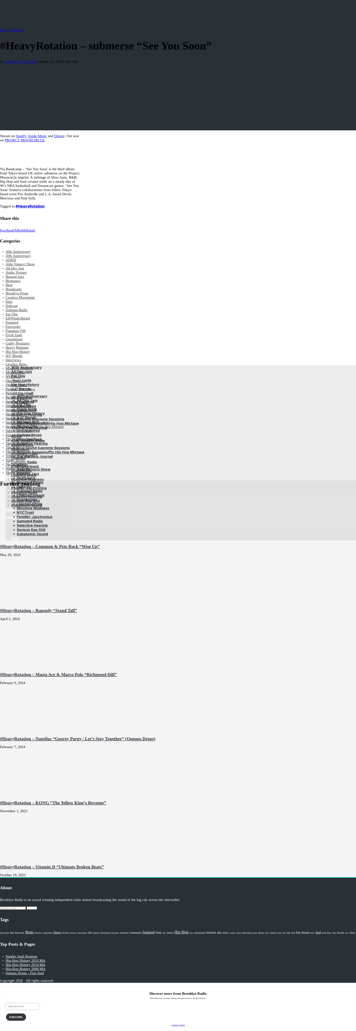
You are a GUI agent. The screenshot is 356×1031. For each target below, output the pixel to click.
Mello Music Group (249, 933)
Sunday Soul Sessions (21, 956)
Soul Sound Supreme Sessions (37, 419)
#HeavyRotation (30, 206)
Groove (170, 932)
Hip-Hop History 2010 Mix (25, 960)
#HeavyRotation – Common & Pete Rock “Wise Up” (50, 546)
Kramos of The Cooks (21, 61)
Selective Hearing (32, 443)
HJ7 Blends (26, 417)
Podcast (279, 933)
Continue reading (178, 1025)
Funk (158, 932)
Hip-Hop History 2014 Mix (25, 965)
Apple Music (37, 136)
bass (12, 932)
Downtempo (82, 933)
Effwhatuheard (105, 933)
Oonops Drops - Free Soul (25, 973)
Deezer (59, 136)
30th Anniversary (32, 396)
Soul (318, 932)
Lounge (232, 933)
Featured (148, 932)
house (191, 933)
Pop (284, 933)
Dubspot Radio (30, 491)
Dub (90, 932)
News (267, 933)
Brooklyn (38, 933)
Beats (29, 932)
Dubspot (96, 933)
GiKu (164, 933)
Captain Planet (47, 933)
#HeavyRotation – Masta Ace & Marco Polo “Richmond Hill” (58, 674)
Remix (312, 933)
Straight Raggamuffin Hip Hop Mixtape (50, 452)
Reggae (305, 932)
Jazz (219, 932)
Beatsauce (26, 478)
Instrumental (199, 932)
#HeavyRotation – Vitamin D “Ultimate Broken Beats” (52, 866)
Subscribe (16, 1017)
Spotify (21, 136)
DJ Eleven (73, 933)
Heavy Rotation (11, 30)
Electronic (115, 933)
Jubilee (225, 933)
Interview (211, 932)
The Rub (340, 933)
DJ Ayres (65, 933)
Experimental (135, 932)
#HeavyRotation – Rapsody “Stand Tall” (38, 610)
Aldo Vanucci (4, 933)
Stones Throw (326, 933)
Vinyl (347, 933)
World (352, 933)
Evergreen (124, 932)
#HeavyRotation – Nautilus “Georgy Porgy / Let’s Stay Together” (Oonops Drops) (77, 738)
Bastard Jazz (19, 933)
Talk (334, 933)
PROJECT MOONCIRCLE (25, 140)
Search (32, 908)
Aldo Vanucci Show (33, 469)
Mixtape (261, 933)
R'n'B (293, 933)
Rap (298, 932)
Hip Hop (181, 932)
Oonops (273, 933)
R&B (288, 933)
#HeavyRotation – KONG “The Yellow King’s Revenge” (53, 802)
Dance (57, 932)
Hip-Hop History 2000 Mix (25, 969)
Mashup (238, 933)
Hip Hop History (31, 413)
